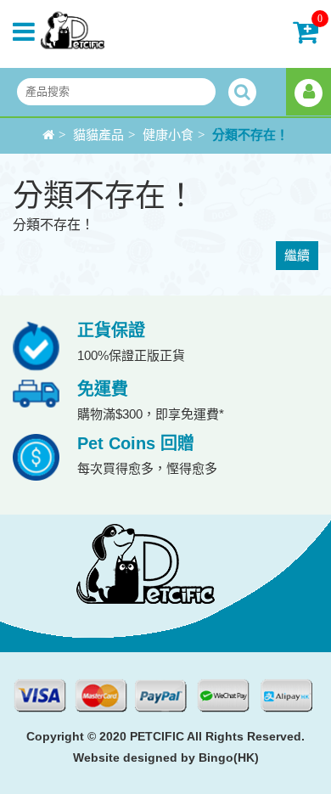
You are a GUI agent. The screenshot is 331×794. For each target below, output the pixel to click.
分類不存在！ (250, 135)
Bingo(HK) (229, 757)
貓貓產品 (98, 135)
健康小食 (168, 135)
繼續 (297, 255)
